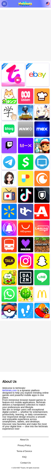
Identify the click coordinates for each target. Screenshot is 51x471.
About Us (24, 440)
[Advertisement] (25, 35)
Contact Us (25, 463)
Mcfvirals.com (9, 390)
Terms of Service (24, 451)
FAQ (24, 457)
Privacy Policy (24, 445)
